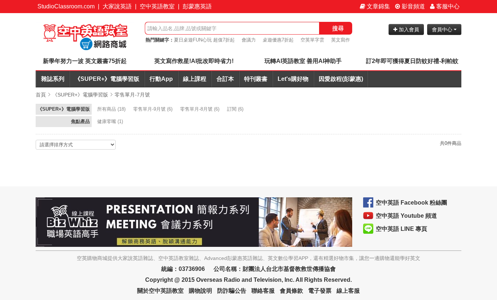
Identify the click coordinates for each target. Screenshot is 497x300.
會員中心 (443, 29)
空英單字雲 (312, 40)
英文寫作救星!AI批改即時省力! (194, 61)
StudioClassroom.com (66, 6)
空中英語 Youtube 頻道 (406, 216)
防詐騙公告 (231, 291)
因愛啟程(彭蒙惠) (341, 79)
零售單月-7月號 (132, 95)
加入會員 (408, 29)
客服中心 (447, 6)
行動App (161, 79)
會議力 (249, 40)
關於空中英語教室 (160, 291)
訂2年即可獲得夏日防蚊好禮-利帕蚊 (412, 61)
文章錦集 (377, 6)
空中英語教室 (157, 6)
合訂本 (225, 79)
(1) (110, 121)
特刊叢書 (255, 79)
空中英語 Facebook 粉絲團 (411, 203)
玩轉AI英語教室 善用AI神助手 (303, 61)
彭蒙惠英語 (197, 6)
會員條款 (291, 291)
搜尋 (338, 28)
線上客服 (348, 291)
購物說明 (200, 291)
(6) (153, 109)
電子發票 (319, 291)
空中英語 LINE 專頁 (401, 229)
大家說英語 (117, 6)
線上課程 (194, 79)
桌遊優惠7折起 (278, 40)
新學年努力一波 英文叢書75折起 (85, 61)
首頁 (41, 95)
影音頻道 (412, 6)
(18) (112, 109)
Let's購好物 (293, 79)
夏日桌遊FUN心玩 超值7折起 (204, 40)
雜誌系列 (52, 79)
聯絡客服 (263, 291)
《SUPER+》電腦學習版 (107, 79)
